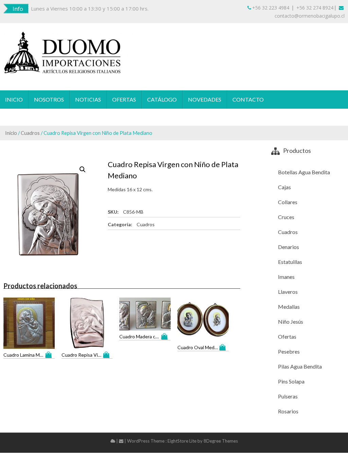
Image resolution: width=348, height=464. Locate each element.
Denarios (288, 247)
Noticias (88, 99)
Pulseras (288, 396)
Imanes (286, 276)
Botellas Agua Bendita (304, 172)
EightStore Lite (182, 441)
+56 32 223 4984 (270, 7)
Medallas (289, 306)
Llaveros (288, 291)
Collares (287, 202)
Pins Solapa (291, 381)
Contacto (248, 99)
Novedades (204, 99)
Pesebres (289, 351)
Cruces (286, 217)
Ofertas (124, 99)
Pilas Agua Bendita (300, 366)
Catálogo (162, 99)
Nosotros (49, 99)
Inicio (14, 99)
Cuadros (30, 133)
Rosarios (288, 411)
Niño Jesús (290, 321)
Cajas (284, 187)
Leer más (50, 355)
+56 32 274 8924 (314, 7)
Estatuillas (290, 261)
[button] (82, 169)
